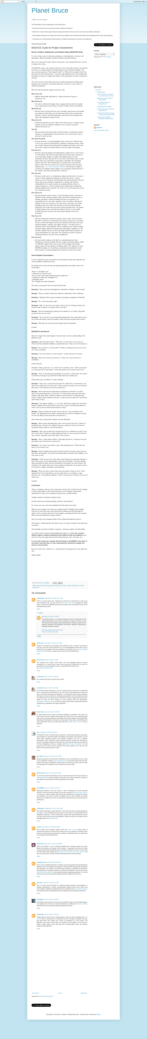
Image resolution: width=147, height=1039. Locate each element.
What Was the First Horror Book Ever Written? (71, 852)
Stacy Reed (40, 843)
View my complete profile (101, 130)
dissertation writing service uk (45, 701)
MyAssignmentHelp (42, 777)
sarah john (40, 676)
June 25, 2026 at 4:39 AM (51, 899)
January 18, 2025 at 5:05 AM (48, 732)
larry (38, 732)
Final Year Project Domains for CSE (52, 630)
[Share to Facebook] (60, 583)
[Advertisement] (59, 976)
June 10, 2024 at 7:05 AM (51, 712)
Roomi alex (40, 643)
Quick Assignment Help (60, 761)
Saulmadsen (40, 808)
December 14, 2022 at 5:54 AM (53, 643)
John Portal (40, 598)
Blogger (98, 1014)
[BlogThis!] (55, 583)
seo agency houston (81, 889)
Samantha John (41, 862)
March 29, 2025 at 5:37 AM (53, 773)
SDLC (64, 585)
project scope (59, 585)
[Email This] (53, 583)
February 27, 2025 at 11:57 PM (52, 756)
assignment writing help (46, 668)
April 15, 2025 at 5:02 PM (52, 788)
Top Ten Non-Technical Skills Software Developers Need (106, 113)
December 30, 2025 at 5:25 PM (51, 827)
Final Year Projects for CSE (50, 632)
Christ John (40, 712)
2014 (97, 90)
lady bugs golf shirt (68, 603)
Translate (108, 57)
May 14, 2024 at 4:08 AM (51, 676)
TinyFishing (40, 914)
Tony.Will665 (40, 788)
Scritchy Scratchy (82, 904)
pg (42, 616)
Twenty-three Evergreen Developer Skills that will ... (105, 117)
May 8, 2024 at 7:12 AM (51, 660)
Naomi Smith (41, 773)
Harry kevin (40, 660)
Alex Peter (40, 882)
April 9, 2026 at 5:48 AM (54, 862)
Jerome (39, 827)
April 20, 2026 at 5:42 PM (51, 882)
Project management (49, 585)
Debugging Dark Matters (104, 106)
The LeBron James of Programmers (103, 103)
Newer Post (35, 993)
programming (39, 585)
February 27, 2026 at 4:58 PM (53, 843)
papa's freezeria (53, 818)
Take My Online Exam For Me (45, 872)
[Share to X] (57, 583)
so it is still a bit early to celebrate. (55, 167)
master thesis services (75, 722)
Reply (38, 609)
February (100, 92)
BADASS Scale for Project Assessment (104, 99)
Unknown (99, 127)
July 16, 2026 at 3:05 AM (51, 914)
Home (60, 993)
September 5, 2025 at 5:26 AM (54, 808)
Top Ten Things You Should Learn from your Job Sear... (106, 95)
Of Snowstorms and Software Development (105, 109)
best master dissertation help (76, 744)
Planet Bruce (50, 10)
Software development (73, 585)
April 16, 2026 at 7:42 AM (51, 616)
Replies (41, 613)
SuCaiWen (40, 899)
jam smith (40, 756)
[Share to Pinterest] (62, 583)
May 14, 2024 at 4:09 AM (51, 688)
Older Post (84, 993)
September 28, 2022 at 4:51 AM (53, 598)
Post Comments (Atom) (46, 996)
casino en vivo (72, 829)
